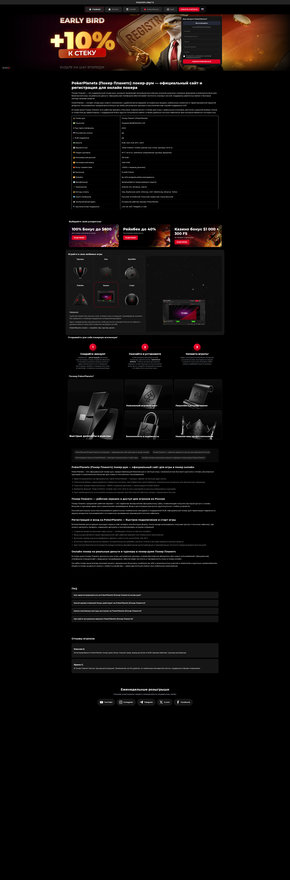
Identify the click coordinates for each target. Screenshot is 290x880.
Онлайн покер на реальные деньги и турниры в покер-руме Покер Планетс (173, 458)
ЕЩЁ (172, 9)
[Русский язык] (202, 9)
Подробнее (79, 238)
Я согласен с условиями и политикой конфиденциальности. (198, 56)
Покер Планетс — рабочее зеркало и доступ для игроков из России (181, 452)
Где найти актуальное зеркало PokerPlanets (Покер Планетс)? (103, 619)
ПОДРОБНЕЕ (182, 242)
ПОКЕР (133, 9)
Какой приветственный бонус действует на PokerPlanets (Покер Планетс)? (109, 603)
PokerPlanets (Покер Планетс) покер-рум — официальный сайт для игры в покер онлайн (112, 452)
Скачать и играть (189, 9)
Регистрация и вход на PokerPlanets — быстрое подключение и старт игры (107, 458)
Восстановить (202, 23)
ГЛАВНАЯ (96, 9)
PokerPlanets (153, 9)
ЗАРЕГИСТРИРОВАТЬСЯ (201, 61)
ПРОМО (115, 9)
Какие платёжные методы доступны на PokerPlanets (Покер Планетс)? (108, 611)
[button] (3, 67)
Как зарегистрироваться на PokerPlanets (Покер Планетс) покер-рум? (107, 595)
